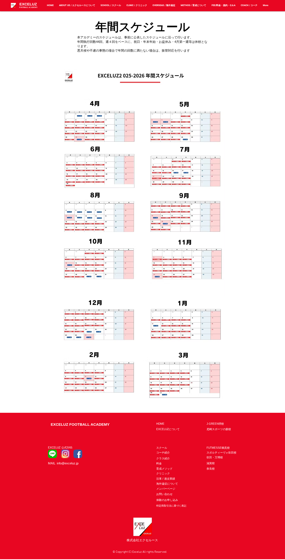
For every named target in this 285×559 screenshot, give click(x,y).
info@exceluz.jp (67, 463)
